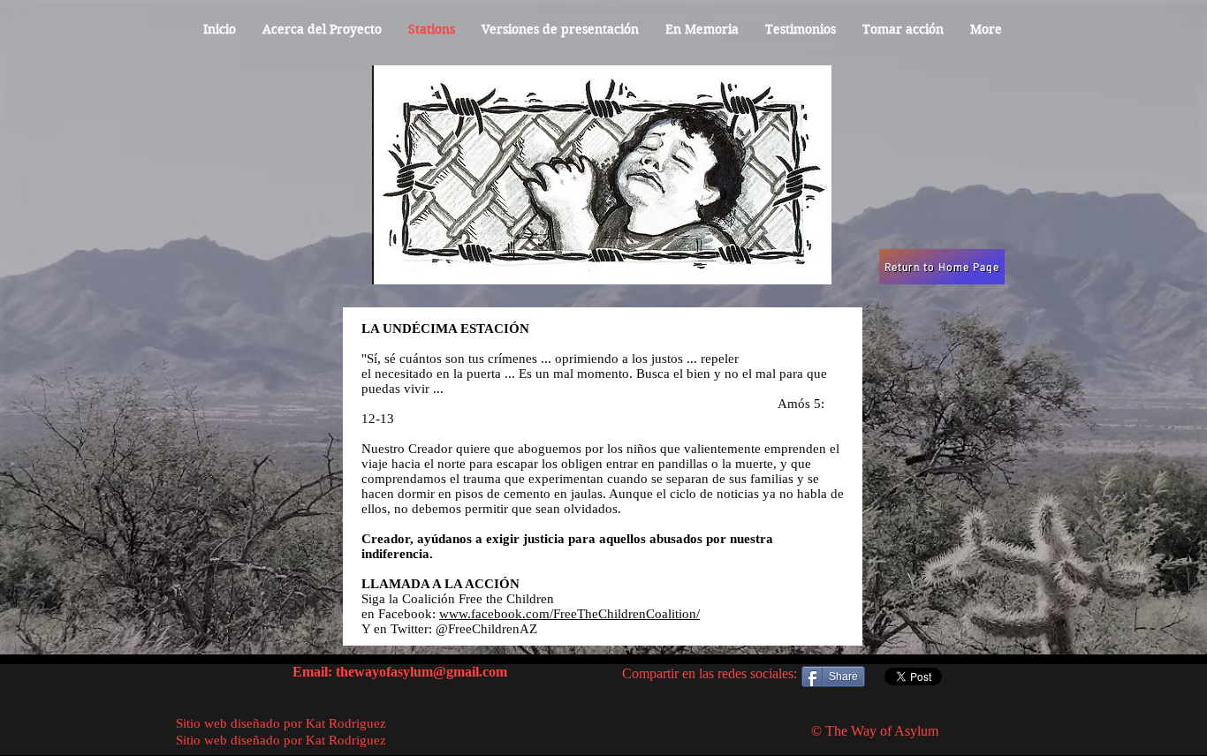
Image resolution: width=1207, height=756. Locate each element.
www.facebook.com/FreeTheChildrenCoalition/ (569, 614)
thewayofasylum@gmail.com (421, 671)
